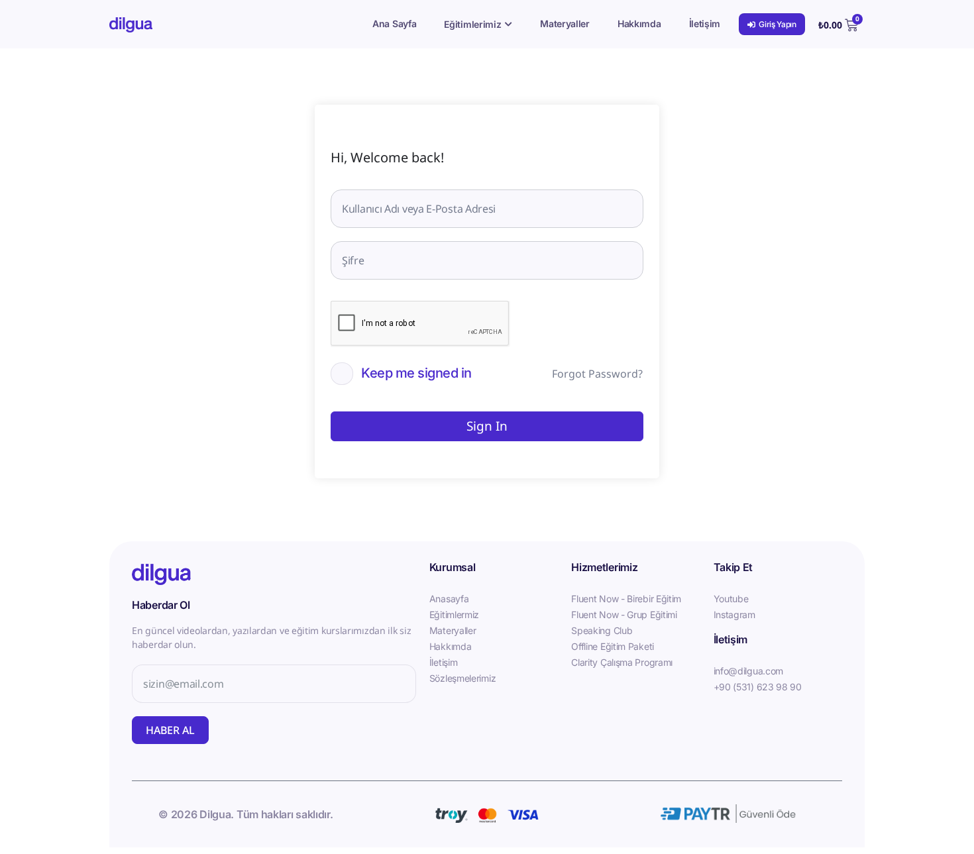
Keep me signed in (416, 373)
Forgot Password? (597, 373)
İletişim (705, 23)
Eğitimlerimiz (472, 24)
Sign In (487, 426)
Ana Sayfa (394, 23)
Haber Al (170, 730)
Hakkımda (639, 23)
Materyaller (565, 23)
